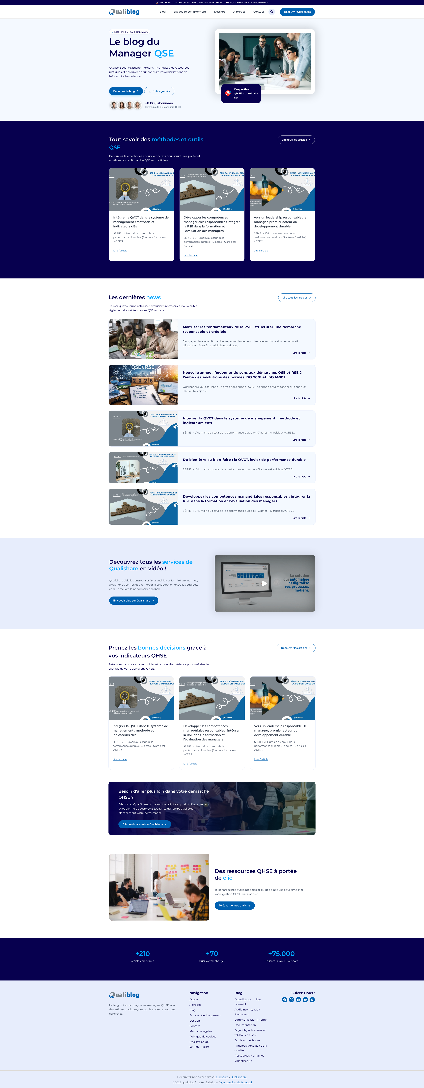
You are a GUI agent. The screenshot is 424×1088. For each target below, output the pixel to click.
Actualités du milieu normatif (248, 1002)
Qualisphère (239, 1077)
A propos (195, 1004)
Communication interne (251, 1019)
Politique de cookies (202, 1036)
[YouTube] (305, 999)
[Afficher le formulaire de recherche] (271, 12)
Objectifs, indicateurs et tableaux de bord (250, 1033)
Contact (258, 11)
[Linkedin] (298, 999)
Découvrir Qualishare (297, 11)
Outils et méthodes (247, 1040)
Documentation (245, 1025)
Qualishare (221, 1077)
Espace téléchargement (205, 1015)
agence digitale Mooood (236, 1082)
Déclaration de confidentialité (199, 1044)
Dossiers (195, 1020)
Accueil (194, 999)
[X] (291, 999)
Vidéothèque (243, 1060)
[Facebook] (284, 999)
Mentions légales (200, 1031)
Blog (192, 1010)
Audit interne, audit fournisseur (247, 1012)
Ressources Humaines (249, 1055)
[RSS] (312, 999)
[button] (265, 583)
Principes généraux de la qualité (251, 1048)
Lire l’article (120, 250)
